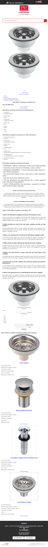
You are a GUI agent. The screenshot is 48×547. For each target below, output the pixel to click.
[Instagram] (41, 2)
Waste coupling (24, 363)
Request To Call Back (24, 94)
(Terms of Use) (44, 543)
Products (6, 97)
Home (5, 96)
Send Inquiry (25, 92)
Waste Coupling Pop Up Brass (24, 410)
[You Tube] (39, 2)
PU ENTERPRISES (24, 13)
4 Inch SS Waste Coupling (24, 502)
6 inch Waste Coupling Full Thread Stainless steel (24, 458)
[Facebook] (37, 2)
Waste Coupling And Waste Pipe (11, 98)
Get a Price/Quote (24, 106)
